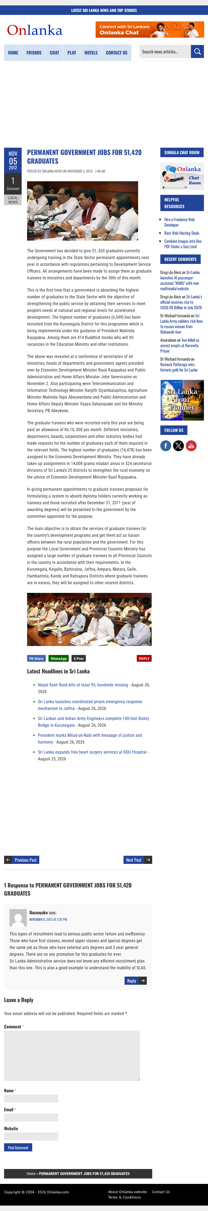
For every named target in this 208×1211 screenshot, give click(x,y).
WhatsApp (59, 658)
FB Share (36, 658)
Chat (54, 52)
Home (13, 52)
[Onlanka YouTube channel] (191, 443)
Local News (13, 200)
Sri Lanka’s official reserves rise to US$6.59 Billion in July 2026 (181, 301)
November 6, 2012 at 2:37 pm (48, 919)
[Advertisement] (104, 104)
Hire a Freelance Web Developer (179, 222)
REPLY (144, 658)
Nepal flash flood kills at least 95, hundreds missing (83, 684)
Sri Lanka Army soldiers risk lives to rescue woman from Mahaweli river (181, 323)
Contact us (116, 52)
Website (11, 1128)
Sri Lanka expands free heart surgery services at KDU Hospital (92, 752)
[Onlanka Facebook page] (165, 443)
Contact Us (161, 1191)
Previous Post (26, 860)
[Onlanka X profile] (178, 443)
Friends (34, 52)
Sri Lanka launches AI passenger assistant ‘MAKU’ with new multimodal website (180, 280)
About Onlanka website (127, 1191)
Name (10, 1090)
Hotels (91, 52)
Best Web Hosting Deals (181, 233)
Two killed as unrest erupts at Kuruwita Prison (179, 345)
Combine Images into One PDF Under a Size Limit (183, 243)
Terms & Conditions (124, 1197)
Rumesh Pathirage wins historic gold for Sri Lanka (178, 367)
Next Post (133, 860)
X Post (79, 658)
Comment (13, 188)
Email (10, 1109)
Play (71, 52)
